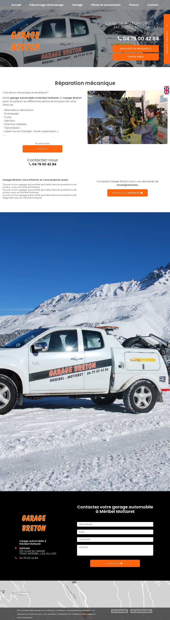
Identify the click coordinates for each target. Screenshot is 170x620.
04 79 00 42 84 (44, 164)
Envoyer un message (134, 48)
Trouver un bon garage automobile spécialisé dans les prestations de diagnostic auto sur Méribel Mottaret (39, 196)
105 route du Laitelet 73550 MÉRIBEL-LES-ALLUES (37, 552)
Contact (153, 5)
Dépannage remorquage (46, 5)
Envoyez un (126, 193)
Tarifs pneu (135, 56)
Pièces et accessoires (106, 5)
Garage (77, 5)
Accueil (16, 5)
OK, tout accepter (119, 611)
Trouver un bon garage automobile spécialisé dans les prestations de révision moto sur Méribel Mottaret (39, 185)
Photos (134, 5)
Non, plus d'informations (141, 611)
